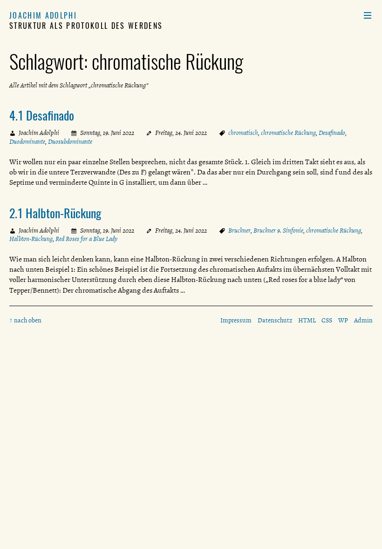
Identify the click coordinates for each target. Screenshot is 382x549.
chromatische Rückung (288, 132)
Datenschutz (275, 320)
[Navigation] (367, 15)
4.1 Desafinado (41, 115)
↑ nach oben (25, 320)
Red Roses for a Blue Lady (86, 238)
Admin (363, 320)
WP (343, 320)
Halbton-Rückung (31, 238)
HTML (307, 320)
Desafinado (332, 132)
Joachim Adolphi (43, 15)
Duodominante (27, 141)
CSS (326, 320)
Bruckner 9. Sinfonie (278, 230)
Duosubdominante (70, 141)
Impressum (236, 320)
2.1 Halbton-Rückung (55, 212)
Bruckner (239, 230)
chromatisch (243, 132)
